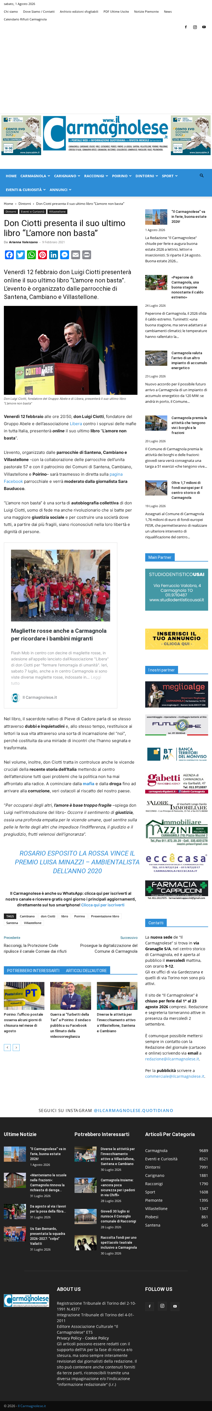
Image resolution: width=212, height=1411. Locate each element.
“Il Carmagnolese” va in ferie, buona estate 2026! (188, 217)
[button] (201, 175)
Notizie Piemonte (146, 11)
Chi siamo (11, 11)
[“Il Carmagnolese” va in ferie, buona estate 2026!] (156, 217)
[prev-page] (7, 1047)
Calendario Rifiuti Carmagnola (25, 19)
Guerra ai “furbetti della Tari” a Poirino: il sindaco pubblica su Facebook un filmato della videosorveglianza (70, 1025)
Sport (168, 175)
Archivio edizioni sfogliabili (79, 11)
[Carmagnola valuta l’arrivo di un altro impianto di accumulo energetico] (156, 358)
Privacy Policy (69, 1338)
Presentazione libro (105, 916)
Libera (76, 423)
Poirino (120, 175)
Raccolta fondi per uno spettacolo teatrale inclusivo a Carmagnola (119, 1242)
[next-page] (16, 1047)
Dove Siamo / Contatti (39, 11)
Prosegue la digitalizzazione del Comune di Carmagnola (108, 948)
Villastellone (57, 211)
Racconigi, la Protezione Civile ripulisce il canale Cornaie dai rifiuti (35, 948)
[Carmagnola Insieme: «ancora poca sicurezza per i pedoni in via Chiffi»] (86, 1185)
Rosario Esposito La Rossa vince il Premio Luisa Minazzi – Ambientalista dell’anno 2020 (77, 862)
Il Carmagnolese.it (32, 1406)
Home (11, 175)
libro (64, 916)
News (168, 11)
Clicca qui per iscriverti (102, 904)
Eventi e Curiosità (32, 211)
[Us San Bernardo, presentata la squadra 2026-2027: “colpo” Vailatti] (15, 1233)
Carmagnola (33, 175)
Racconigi (94, 175)
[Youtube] (204, 27)
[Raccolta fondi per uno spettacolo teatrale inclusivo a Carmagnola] (86, 1242)
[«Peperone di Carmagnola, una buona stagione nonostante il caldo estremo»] (156, 282)
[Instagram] (195, 27)
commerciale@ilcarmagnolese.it (174, 1076)
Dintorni (145, 175)
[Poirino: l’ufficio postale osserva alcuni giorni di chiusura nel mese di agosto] (24, 996)
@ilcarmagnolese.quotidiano (133, 1110)
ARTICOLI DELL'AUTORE (86, 970)
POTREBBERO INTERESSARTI (33, 970)
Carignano (65, 175)
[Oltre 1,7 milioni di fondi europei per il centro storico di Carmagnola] (156, 488)
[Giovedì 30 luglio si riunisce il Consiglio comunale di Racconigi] (86, 1216)
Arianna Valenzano (23, 242)
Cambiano (27, 916)
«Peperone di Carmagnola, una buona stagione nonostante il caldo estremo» (187, 287)
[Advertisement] (106, 72)
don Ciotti (48, 916)
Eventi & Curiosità (24, 189)
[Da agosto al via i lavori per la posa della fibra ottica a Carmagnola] (15, 1211)
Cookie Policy (97, 1338)
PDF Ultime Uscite (116, 11)
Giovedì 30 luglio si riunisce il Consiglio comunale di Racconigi (118, 1216)
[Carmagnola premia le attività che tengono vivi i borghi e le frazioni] (156, 423)
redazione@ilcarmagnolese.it (172, 1058)
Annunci (58, 189)
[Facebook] (186, 27)
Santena (12, 923)
